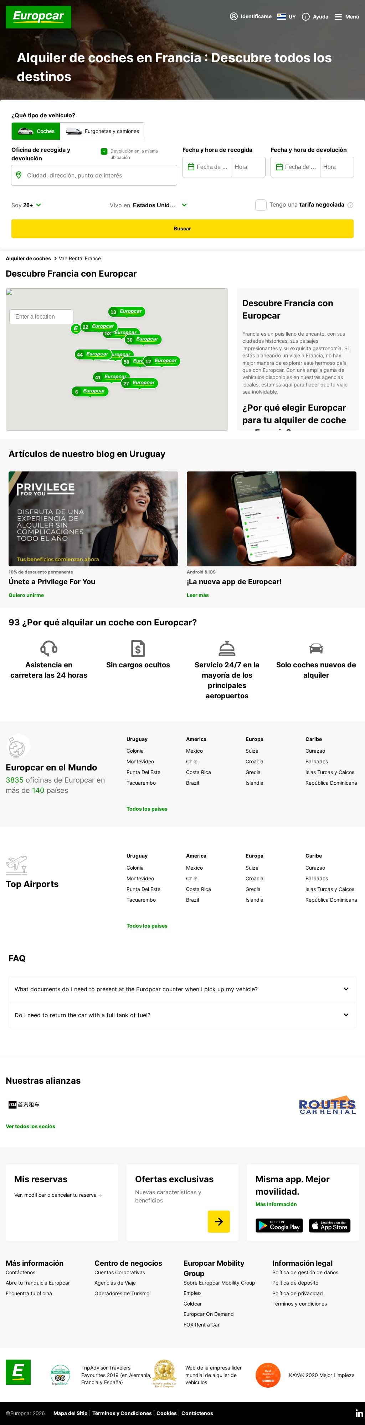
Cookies (166, 1413)
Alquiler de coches (28, 258)
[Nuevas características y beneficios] (219, 1222)
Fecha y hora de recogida (217, 149)
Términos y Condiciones (122, 1413)
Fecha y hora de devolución (309, 149)
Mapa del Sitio (70, 1413)
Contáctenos (197, 1413)
